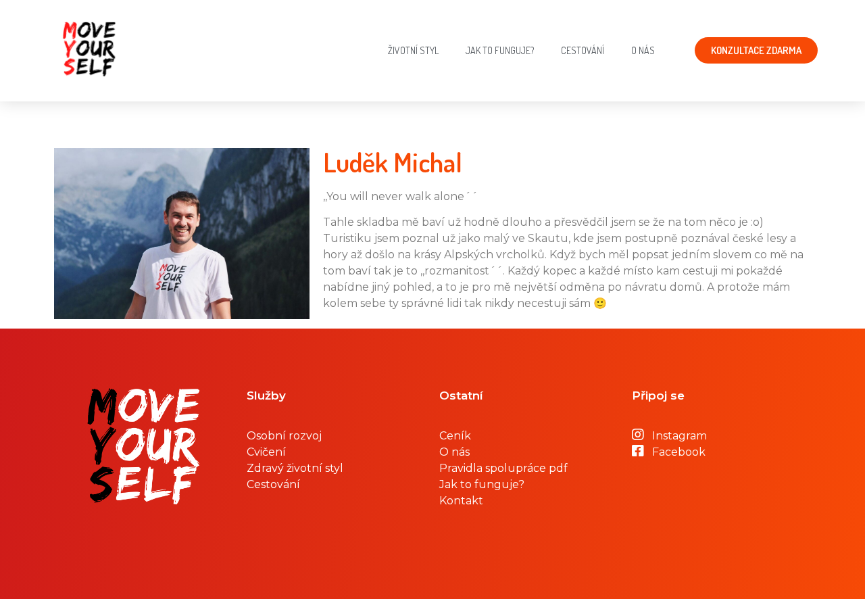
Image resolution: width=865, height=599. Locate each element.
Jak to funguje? (500, 50)
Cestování (582, 50)
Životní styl (413, 50)
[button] (756, 50)
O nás (643, 50)
